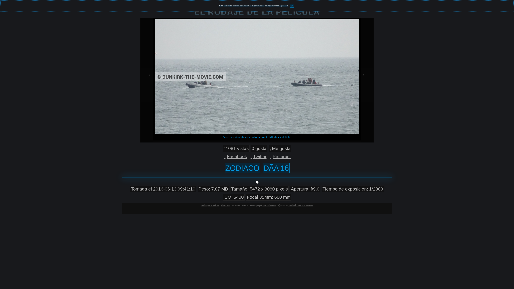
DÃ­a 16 (276, 168)
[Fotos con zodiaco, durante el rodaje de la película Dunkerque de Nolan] (257, 133)
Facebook (237, 156)
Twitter (260, 156)
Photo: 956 (225, 205)
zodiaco (242, 168)
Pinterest (282, 156)
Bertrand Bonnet (269, 205)
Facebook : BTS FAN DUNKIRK (300, 205)
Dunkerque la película (210, 205)
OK (292, 6)
